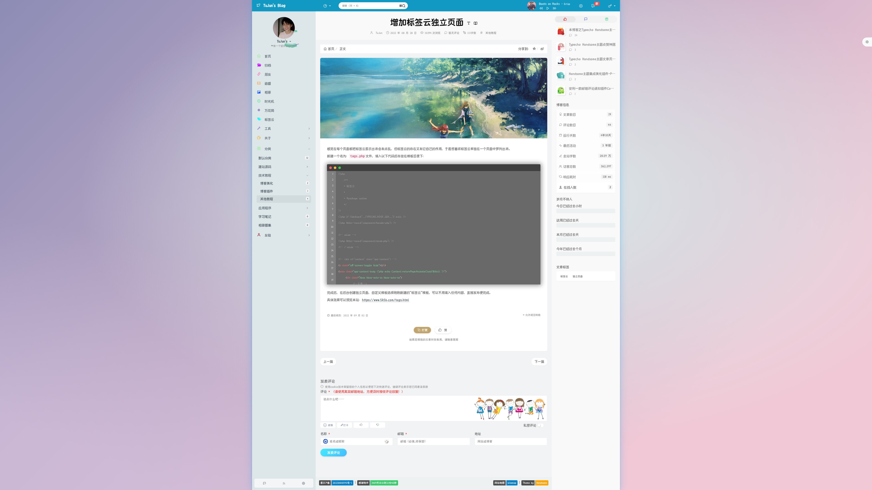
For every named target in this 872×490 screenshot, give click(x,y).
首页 (331, 49)
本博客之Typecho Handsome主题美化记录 (598, 30)
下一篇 (539, 361)
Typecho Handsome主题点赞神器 (592, 44)
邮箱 (402, 434)
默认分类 (283, 158)
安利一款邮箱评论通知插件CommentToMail (599, 88)
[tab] (565, 19)
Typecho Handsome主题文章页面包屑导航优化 (601, 59)
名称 (325, 434)
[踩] (377, 424)
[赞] (361, 424)
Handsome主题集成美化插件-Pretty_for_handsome (605, 74)
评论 (325, 391)
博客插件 (284, 191)
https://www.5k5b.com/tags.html (385, 300)
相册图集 (283, 225)
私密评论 (529, 425)
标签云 (564, 276)
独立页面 (578, 276)
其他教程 (284, 199)
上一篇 (328, 361)
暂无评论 (453, 33)
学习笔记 (283, 216)
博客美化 (284, 183)
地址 (478, 434)
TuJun (379, 33)
